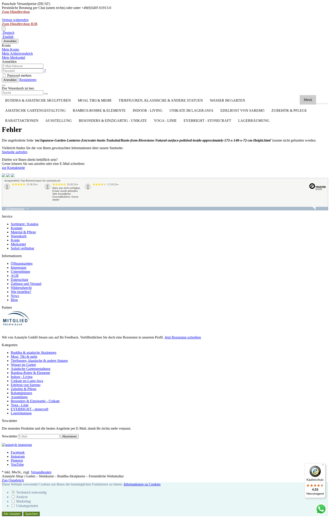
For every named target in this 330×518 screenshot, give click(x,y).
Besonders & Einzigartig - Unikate (113, 120)
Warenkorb (18, 236)
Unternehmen (20, 271)
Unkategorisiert (27, 506)
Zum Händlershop (16, 12)
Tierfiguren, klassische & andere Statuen (161, 100)
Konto (15, 240)
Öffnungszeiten (22, 263)
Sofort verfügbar (22, 248)
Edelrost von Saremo (242, 110)
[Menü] (323, 466)
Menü (308, 100)
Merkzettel (18, 244)
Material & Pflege (23, 232)
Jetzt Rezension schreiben (183, 337)
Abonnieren (69, 436)
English (7, 37)
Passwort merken (18, 75)
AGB (15, 276)
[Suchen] (46, 93)
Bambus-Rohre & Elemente (99, 110)
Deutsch (8, 33)
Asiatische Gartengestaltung (35, 110)
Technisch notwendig (31, 492)
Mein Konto (10, 49)
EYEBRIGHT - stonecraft (207, 120)
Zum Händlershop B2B (19, 24)
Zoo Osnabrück (13, 480)
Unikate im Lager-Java (191, 110)
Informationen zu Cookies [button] (142, 484)
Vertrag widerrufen (15, 20)
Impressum (18, 267)
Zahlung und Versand (26, 284)
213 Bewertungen (14, 208)
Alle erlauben (12, 514)
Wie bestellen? (21, 292)
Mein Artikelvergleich (17, 53)
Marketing (23, 501)
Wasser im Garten (227, 100)
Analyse (22, 497)
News (15, 296)
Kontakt (16, 228)
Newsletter (9, 436)
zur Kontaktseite (13, 168)
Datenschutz (19, 280)
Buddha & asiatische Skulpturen (38, 100)
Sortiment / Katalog (24, 224)
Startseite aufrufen (14, 152)
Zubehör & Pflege (289, 110)
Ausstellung (58, 120)
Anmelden (10, 41)
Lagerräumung (254, 120)
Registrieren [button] (27, 80)
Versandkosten (41, 472)
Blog (14, 300)
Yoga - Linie (165, 120)
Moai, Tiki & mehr (95, 100)
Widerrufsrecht (21, 288)
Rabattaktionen (21, 120)
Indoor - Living (148, 110)
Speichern (31, 514)
